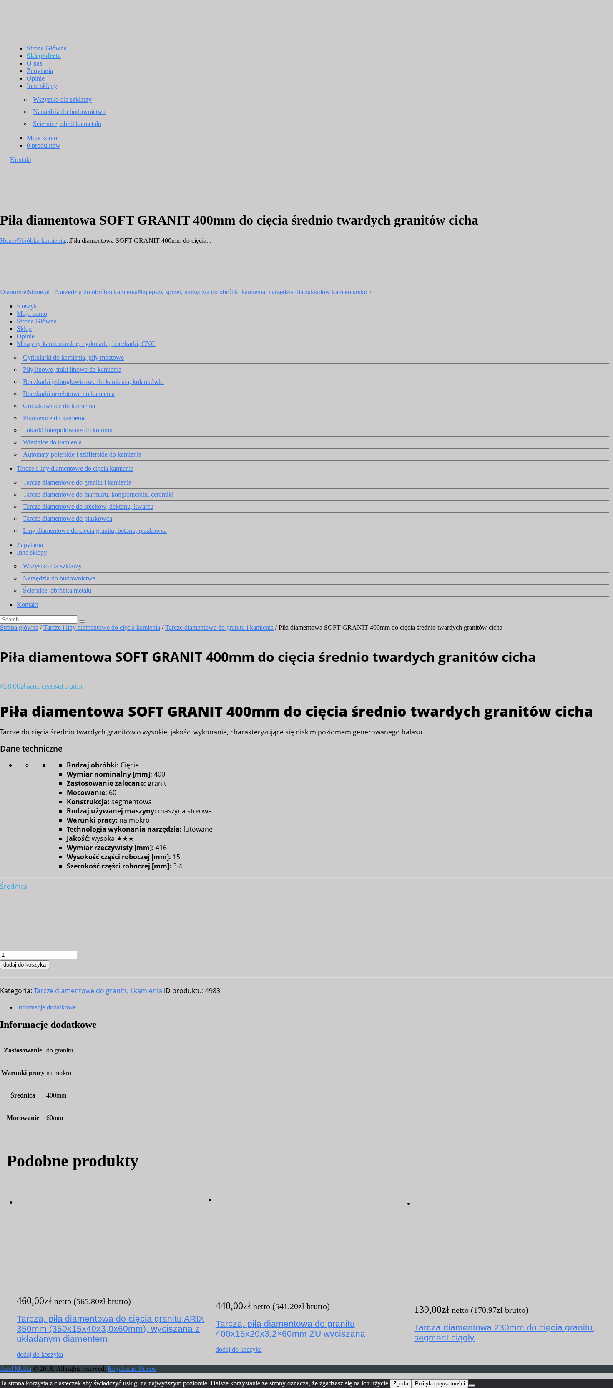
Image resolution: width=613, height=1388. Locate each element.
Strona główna (19, 627)
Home (8, 240)
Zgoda (400, 1383)
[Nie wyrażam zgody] (471, 1385)
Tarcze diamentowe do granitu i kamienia (219, 627)
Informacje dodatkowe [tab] (46, 1007)
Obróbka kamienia (40, 240)
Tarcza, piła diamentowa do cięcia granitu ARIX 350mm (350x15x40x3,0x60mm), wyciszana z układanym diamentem (110, 1328)
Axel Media (15, 1368)
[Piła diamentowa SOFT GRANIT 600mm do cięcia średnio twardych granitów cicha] (15, 929)
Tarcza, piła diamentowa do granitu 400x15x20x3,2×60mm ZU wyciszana (290, 1328)
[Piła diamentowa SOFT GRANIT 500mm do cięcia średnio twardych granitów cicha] (15, 912)
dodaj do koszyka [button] (40, 1354)
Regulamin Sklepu (132, 1368)
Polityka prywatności (440, 1383)
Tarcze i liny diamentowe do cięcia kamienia (101, 627)
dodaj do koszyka (24, 965)
